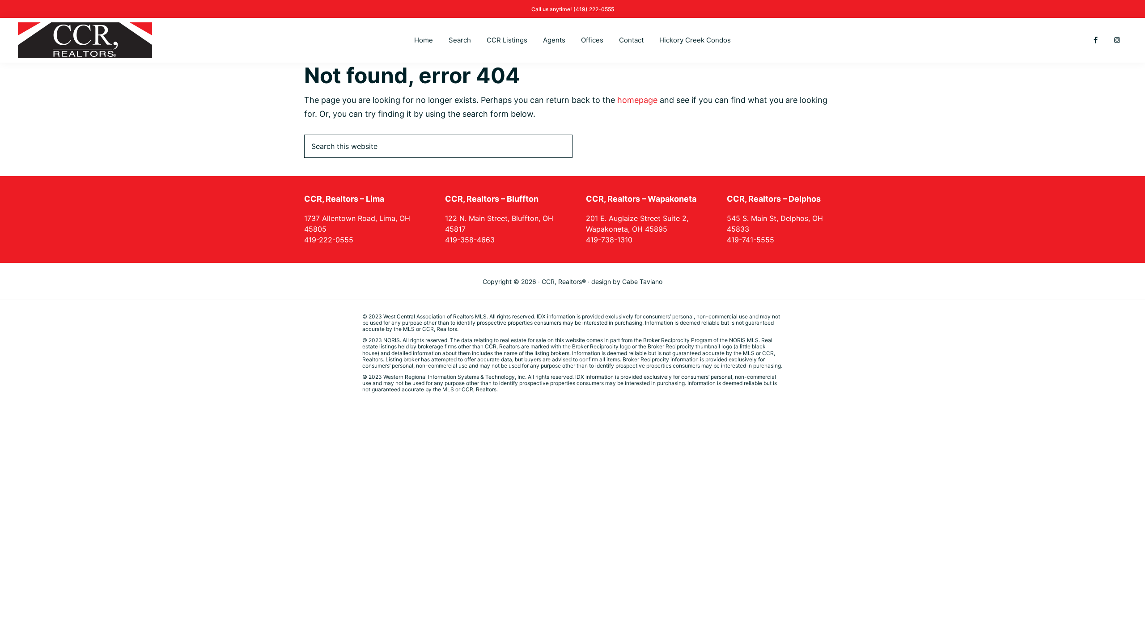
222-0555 (601, 9)
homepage (637, 100)
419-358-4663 (470, 239)
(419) (581, 9)
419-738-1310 (609, 239)
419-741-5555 (750, 239)
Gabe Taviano (642, 281)
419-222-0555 (328, 239)
